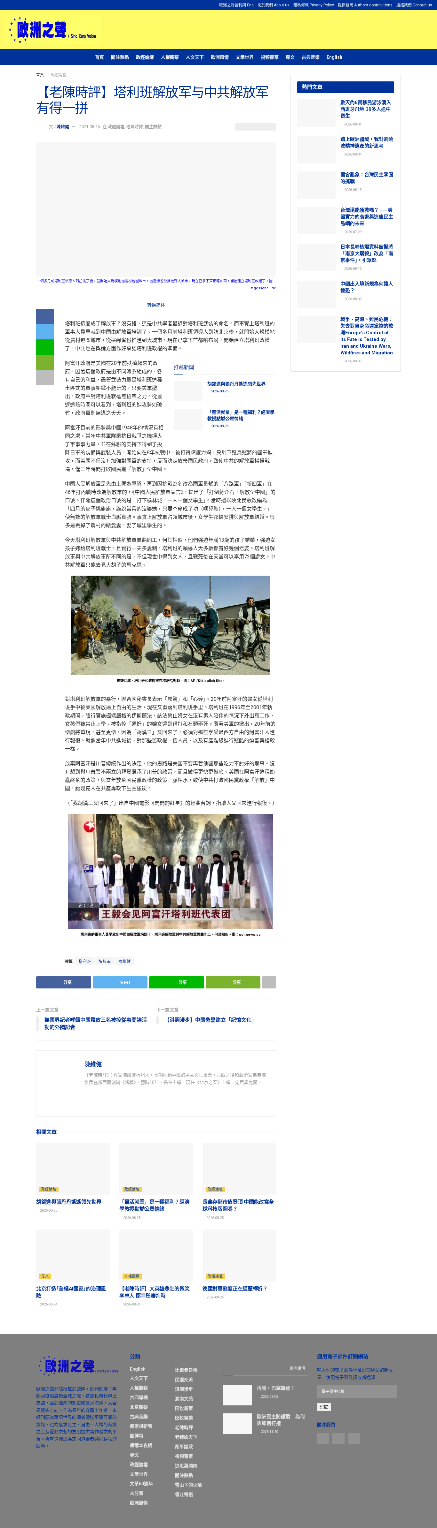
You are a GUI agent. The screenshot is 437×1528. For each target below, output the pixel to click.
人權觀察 (170, 57)
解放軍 (105, 961)
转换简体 (156, 304)
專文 (290, 57)
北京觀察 (139, 1407)
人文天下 (195, 57)
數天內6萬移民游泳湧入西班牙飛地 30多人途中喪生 (365, 109)
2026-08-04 (352, 154)
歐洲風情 (220, 57)
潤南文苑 (184, 1398)
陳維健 (63, 126)
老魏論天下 (186, 1437)
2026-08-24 (48, 1304)
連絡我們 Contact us (414, 5)
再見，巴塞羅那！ (276, 1388)
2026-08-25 (219, 391)
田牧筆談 (184, 1417)
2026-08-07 (352, 361)
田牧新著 (184, 1408)
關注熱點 (120, 57)
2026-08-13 (352, 190)
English (334, 57)
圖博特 (136, 1435)
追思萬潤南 (186, 1465)
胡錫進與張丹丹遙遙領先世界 (236, 383)
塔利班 (85, 961)
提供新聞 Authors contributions (365, 5)
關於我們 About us (274, 5)
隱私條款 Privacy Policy (313, 5)
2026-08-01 (352, 124)
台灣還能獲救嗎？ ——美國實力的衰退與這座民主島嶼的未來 (366, 216)
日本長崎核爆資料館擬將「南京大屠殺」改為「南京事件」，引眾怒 (366, 253)
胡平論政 (184, 1446)
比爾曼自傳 (186, 1370)
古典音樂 (311, 57)
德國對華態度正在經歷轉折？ (235, 1289)
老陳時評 (134, 126)
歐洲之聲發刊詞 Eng (236, 5)
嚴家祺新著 (141, 1426)
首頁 (99, 57)
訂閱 (324, 1407)
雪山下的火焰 (188, 1484)
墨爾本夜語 (141, 1445)
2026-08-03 (352, 299)
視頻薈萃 (270, 57)
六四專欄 (139, 1397)
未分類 (136, 1493)
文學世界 (245, 57)
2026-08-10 (352, 269)
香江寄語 (184, 1494)
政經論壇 (145, 57)
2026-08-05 (269, 1397)
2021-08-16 (89, 126)
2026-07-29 (352, 232)
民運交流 (184, 1379)
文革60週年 (141, 1483)
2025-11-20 (269, 1432)
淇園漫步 (184, 1389)
